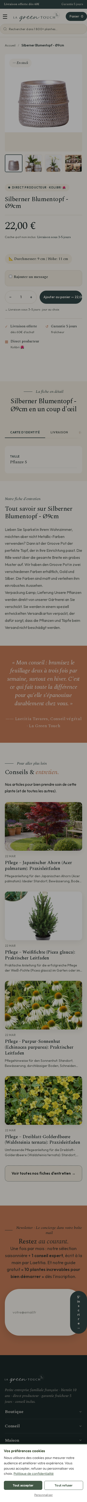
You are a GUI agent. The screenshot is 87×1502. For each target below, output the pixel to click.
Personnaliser (43, 1495)
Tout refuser (63, 1485)
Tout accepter (23, 1485)
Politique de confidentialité (34, 1474)
